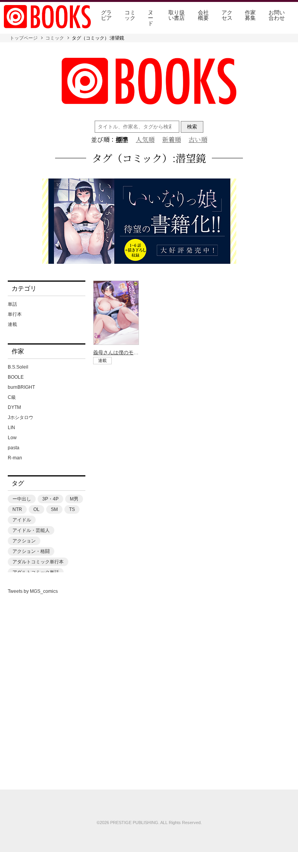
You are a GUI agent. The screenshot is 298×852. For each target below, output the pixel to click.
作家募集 (250, 15)
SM (54, 509)
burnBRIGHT (21, 387)
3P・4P (50, 499)
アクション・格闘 (31, 551)
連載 (12, 324)
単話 (12, 304)
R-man (15, 457)
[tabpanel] (149, 221)
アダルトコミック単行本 (38, 562)
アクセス (227, 15)
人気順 (145, 140)
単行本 (15, 314)
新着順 (171, 140)
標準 (122, 140)
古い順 (198, 140)
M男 (74, 499)
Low (12, 437)
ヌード (150, 18)
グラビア (106, 15)
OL (36, 509)
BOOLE (16, 377)
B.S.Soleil (18, 367)
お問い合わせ (277, 15)
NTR (17, 509)
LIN (11, 427)
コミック (130, 15)
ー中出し (21, 499)
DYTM (14, 407)
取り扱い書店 (176, 15)
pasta (13, 447)
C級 (12, 397)
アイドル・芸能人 (31, 530)
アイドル (21, 520)
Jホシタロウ (20, 417)
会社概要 (203, 15)
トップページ (24, 38)
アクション (24, 541)
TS (72, 509)
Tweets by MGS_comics (33, 591)
